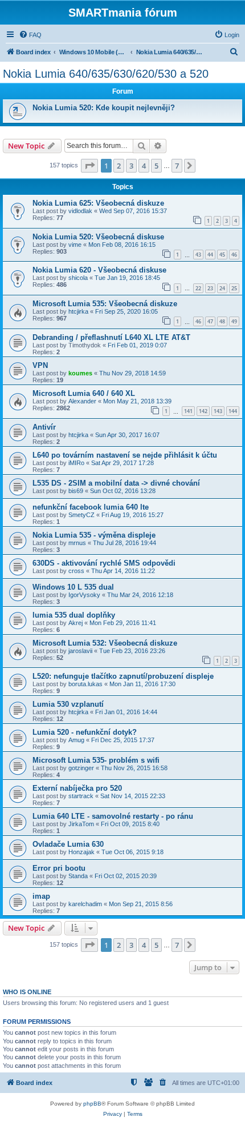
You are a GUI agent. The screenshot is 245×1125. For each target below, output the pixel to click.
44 (210, 254)
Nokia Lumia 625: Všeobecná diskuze (98, 203)
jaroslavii (80, 650)
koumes (80, 373)
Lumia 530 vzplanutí (68, 704)
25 (234, 288)
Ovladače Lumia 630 (68, 844)
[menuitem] (30, 35)
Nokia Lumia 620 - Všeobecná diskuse (99, 270)
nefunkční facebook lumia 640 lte (90, 507)
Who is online (27, 991)
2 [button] (119, 166)
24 (222, 288)
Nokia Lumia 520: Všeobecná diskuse (98, 237)
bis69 (75, 490)
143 (218, 411)
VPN (40, 365)
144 (232, 411)
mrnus (77, 542)
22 (198, 288)
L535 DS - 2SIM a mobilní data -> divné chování (116, 483)
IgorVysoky (84, 594)
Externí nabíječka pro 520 (77, 788)
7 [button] (177, 166)
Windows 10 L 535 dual (73, 587)
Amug (76, 739)
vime (74, 244)
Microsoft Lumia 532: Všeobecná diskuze (104, 643)
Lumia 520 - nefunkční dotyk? (84, 732)
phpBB (92, 1103)
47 (210, 321)
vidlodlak (80, 210)
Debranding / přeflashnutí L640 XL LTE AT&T (111, 337)
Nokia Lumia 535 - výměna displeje (94, 535)
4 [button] (144, 166)
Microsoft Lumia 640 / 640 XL (83, 393)
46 (234, 254)
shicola (78, 277)
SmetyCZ (81, 514)
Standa (78, 875)
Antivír (44, 427)
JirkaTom (81, 823)
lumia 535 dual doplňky (73, 615)
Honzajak (81, 851)
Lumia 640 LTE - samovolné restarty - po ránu (112, 816)
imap (41, 896)
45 (222, 254)
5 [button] (156, 166)
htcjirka (78, 311)
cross (76, 570)
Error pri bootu (58, 868)
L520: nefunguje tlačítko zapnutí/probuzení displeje (123, 676)
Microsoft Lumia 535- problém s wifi (96, 760)
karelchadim (85, 903)
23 (210, 288)
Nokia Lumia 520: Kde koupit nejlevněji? (103, 107)
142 (203, 411)
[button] (89, 166)
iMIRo (76, 462)
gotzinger (81, 767)
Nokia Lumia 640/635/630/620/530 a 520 (106, 73)
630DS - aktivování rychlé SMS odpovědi (103, 563)
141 (188, 411)
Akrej (75, 622)
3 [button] (131, 166)
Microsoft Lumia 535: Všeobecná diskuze (104, 303)
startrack (80, 795)
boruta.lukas (85, 683)
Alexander (82, 401)
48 (222, 321)
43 (198, 254)
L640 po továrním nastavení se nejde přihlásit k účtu (124, 455)
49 (234, 321)
